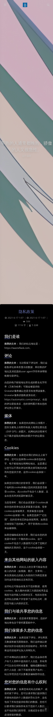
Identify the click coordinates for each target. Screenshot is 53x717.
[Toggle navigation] (48, 5)
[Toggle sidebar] (4, 5)
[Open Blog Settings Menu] (46, 709)
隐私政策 (26, 311)
